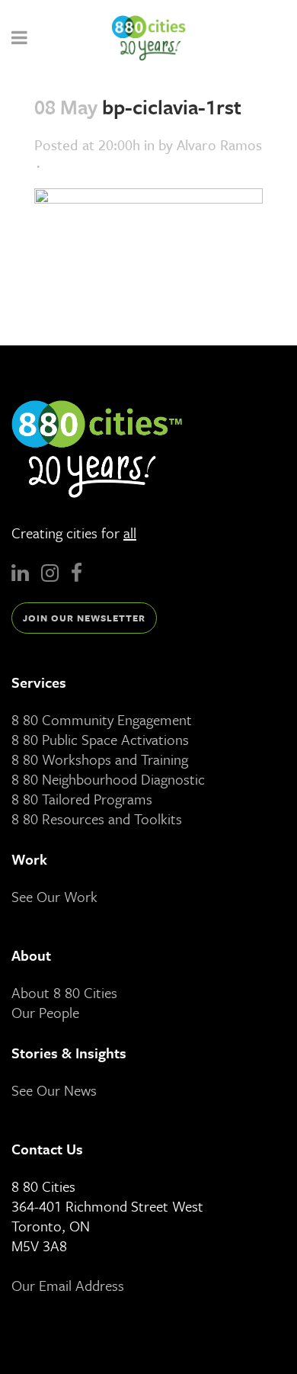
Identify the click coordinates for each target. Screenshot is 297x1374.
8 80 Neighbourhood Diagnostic (108, 779)
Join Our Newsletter (84, 617)
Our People (45, 1012)
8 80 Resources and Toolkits (96, 818)
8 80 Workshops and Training (99, 759)
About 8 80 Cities (64, 992)
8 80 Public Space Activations (100, 739)
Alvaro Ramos (219, 144)
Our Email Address (67, 1285)
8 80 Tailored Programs (81, 798)
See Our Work (54, 896)
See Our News (54, 1090)
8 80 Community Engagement (101, 719)
